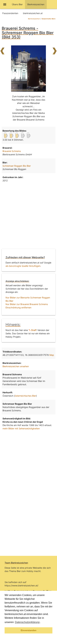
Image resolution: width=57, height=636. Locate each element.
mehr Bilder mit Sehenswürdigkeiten (21, 428)
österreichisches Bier (25, 395)
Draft (33, 330)
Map (51, 355)
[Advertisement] (28, 216)
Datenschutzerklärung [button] (27, 622)
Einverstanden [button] (28, 630)
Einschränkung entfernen (18, 307)
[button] (41, 622)
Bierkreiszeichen (34, 19)
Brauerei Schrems (12, 151)
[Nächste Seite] (54, 49)
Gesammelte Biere (48, 19)
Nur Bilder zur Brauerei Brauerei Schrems (27, 304)
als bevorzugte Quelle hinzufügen (23, 266)
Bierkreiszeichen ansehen (16, 366)
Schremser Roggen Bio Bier (17, 165)
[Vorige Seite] (2, 49)
